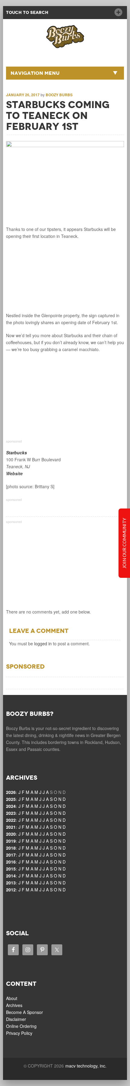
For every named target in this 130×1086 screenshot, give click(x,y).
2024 (11, 806)
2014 (11, 876)
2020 (11, 834)
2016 (11, 862)
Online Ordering (21, 1026)
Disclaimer (16, 1019)
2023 (11, 813)
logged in (43, 643)
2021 (11, 827)
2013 (11, 883)
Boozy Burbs (59, 94)
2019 (11, 841)
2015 (11, 869)
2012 (11, 890)
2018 (11, 848)
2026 (11, 792)
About (11, 998)
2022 (11, 820)
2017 (11, 855)
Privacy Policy (19, 1033)
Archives (14, 1005)
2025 (11, 799)
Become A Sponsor (24, 1012)
